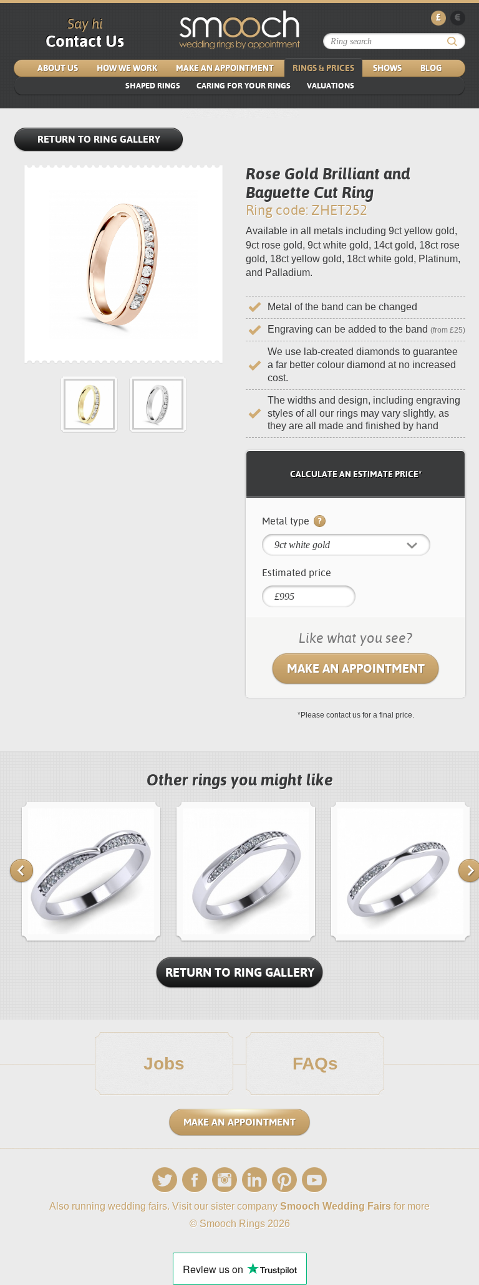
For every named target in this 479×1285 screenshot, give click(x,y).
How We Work (127, 68)
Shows (387, 68)
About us (57, 68)
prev (21, 870)
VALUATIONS (330, 85)
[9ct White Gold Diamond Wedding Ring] (91, 939)
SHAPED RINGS (152, 85)
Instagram (224, 1180)
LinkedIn (254, 1180)
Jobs (164, 1063)
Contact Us (85, 41)
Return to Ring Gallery (98, 139)
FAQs (315, 1063)
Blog (431, 68)
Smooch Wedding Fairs (335, 1206)
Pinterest (284, 1180)
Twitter (164, 1180)
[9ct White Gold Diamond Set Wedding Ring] (245, 939)
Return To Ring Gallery (239, 972)
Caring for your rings (243, 85)
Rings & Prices (323, 68)
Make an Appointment (225, 68)
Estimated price (296, 573)
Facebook (194, 1180)
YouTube (314, 1180)
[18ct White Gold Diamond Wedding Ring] (400, 939)
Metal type (287, 521)
